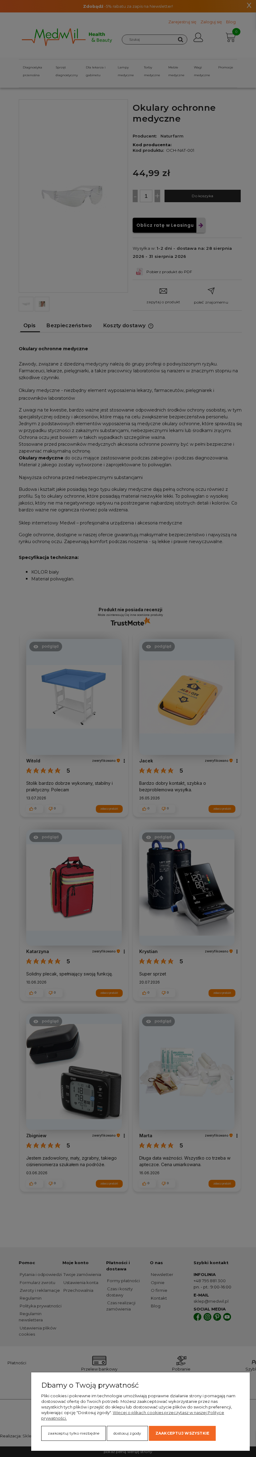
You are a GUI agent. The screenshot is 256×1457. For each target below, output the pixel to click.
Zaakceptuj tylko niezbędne (73, 1433)
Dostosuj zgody (127, 1433)
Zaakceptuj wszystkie (182, 1433)
